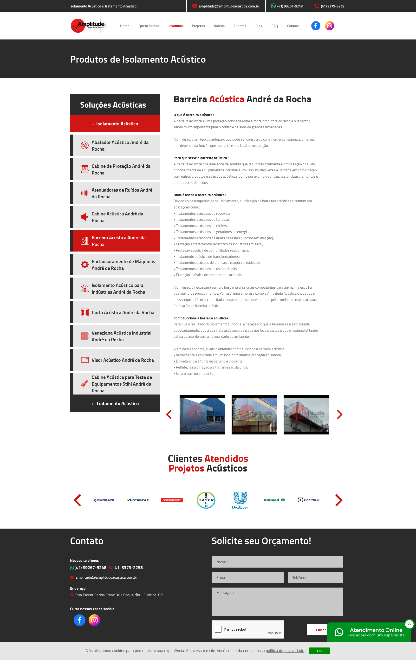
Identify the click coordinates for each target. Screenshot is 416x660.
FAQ (275, 25)
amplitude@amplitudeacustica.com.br (229, 6)
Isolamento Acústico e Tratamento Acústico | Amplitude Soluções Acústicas (89, 26)
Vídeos (219, 25)
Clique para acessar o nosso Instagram (329, 25)
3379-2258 (128, 567)
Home (125, 25)
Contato (293, 25)
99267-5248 (90, 567)
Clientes (240, 25)
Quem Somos (149, 25)
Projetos (198, 25)
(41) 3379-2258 (332, 6)
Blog (258, 25)
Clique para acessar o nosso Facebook (315, 25)
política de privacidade (285, 651)
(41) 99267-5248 (290, 6)
